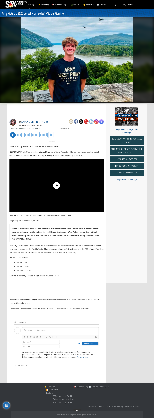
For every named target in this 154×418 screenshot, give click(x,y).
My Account (128, 4)
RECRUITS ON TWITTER (126, 159)
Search (102, 386)
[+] (56, 337)
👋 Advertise (88, 4)
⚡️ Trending (43, 4)
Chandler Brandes (34, 121)
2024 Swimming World (62, 396)
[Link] (49, 337)
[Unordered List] (40, 337)
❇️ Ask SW (75, 4)
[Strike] (34, 337)
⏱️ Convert (101, 4)
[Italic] (27, 337)
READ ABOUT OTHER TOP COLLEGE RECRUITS (126, 140)
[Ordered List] (37, 337)
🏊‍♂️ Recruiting (28, 4)
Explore (49, 393)
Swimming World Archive (63, 399)
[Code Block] (46, 337)
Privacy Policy (117, 406)
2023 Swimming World (62, 402)
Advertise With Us (132, 406)
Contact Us (92, 406)
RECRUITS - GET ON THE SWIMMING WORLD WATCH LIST (126, 151)
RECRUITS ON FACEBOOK (126, 172)
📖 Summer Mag (59, 4)
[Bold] (24, 337)
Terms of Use (82, 357)
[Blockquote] (43, 337)
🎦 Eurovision (52, 390)
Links (107, 386)
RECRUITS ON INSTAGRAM (126, 166)
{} (53, 337)
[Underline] (30, 337)
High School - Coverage (127, 179)
